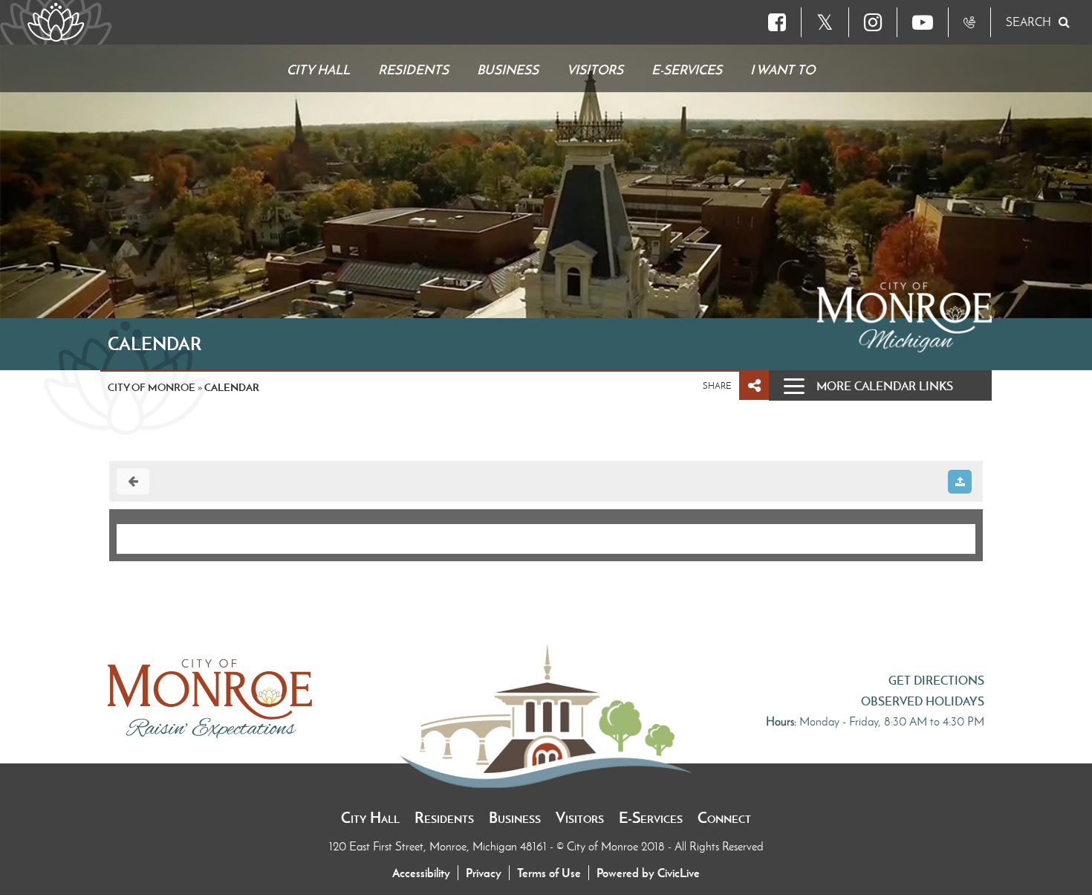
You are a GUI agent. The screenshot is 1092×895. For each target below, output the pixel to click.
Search (1028, 22)
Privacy (483, 872)
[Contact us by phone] (969, 22)
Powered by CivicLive (648, 872)
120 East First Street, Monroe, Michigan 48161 (439, 846)
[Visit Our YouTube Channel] (922, 22)
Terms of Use (549, 872)
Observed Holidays (922, 701)
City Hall (370, 817)
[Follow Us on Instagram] (873, 22)
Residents (444, 817)
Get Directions (936, 680)
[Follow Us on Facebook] (777, 22)
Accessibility (421, 872)
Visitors (580, 817)
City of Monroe (151, 387)
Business (515, 817)
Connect (724, 817)
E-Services (651, 817)
